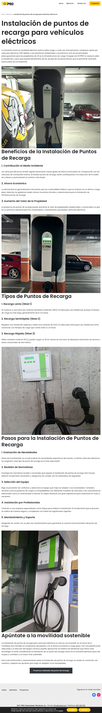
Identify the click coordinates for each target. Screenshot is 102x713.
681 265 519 (80, 705)
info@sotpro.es (59, 705)
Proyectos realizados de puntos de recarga (51, 670)
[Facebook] (94, 695)
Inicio (61, 3)
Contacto (95, 3)
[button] (74, 3)
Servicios (9, 14)
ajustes (60, 711)
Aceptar (72, 710)
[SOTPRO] (7, 3)
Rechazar (84, 710)
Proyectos (24, 690)
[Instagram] (99, 695)
